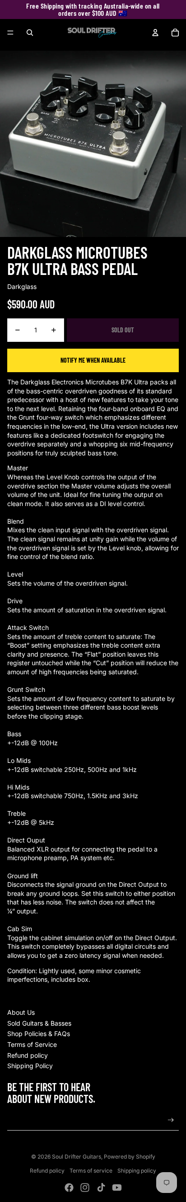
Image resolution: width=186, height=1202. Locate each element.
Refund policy (27, 1055)
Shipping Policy (30, 1065)
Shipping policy (136, 1170)
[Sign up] (171, 1120)
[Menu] (10, 32)
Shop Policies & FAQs (38, 1033)
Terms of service (91, 1170)
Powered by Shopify (129, 1156)
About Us (21, 1012)
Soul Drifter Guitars (76, 1156)
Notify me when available (93, 360)
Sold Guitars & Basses (39, 1023)
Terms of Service (32, 1044)
